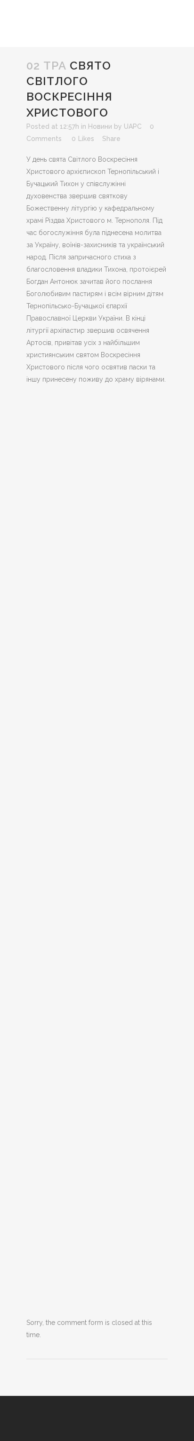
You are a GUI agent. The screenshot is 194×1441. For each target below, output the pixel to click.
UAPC (133, 126)
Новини (100, 126)
